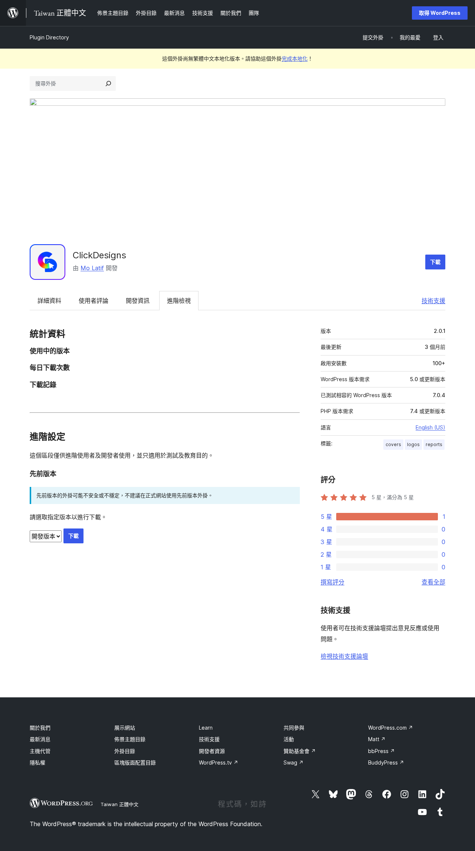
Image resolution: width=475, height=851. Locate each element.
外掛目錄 (124, 751)
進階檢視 (179, 300)
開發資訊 (138, 300)
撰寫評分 (332, 582)
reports (434, 444)
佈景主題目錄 (129, 739)
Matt (377, 739)
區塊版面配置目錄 (135, 762)
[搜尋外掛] (108, 83)
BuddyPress (386, 762)
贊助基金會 (300, 751)
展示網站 (124, 727)
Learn (206, 727)
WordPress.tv (218, 762)
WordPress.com (390, 727)
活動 (289, 739)
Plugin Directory (49, 37)
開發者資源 (212, 751)
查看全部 (433, 582)
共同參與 (294, 727)
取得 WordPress (440, 13)
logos (413, 444)
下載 (435, 262)
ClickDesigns (99, 255)
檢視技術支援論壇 (344, 656)
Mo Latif (92, 268)
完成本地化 (295, 58)
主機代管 (40, 751)
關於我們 (40, 727)
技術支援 (433, 300)
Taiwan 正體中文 (119, 804)
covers (393, 444)
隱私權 (37, 762)
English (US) (430, 427)
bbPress (381, 751)
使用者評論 (93, 300)
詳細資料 (49, 300)
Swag (294, 762)
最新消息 (40, 739)
